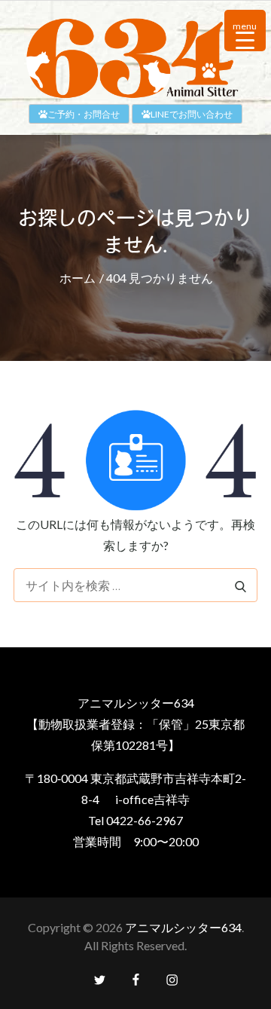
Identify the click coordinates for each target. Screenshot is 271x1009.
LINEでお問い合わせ (192, 114)
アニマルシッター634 (183, 927)
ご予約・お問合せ (83, 114)
